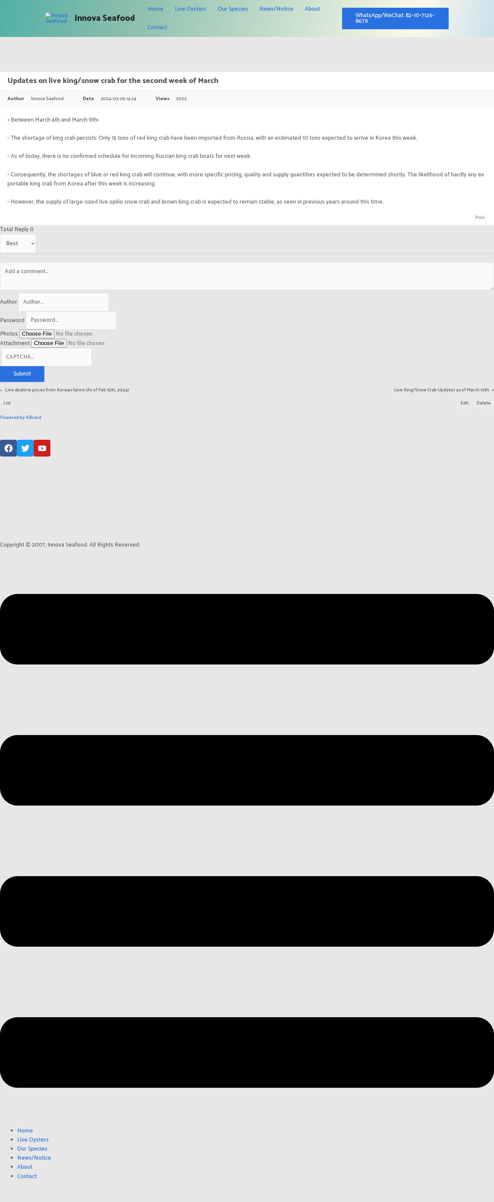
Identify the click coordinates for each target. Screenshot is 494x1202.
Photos (9, 334)
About (312, 9)
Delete (484, 403)
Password (12, 320)
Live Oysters (190, 9)
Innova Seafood (105, 18)
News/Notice (276, 9)
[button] (247, 842)
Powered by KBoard (20, 418)
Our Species (233, 9)
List (7, 403)
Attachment (15, 343)
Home (155, 9)
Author (8, 302)
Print (480, 217)
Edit (464, 403)
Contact (157, 27)
